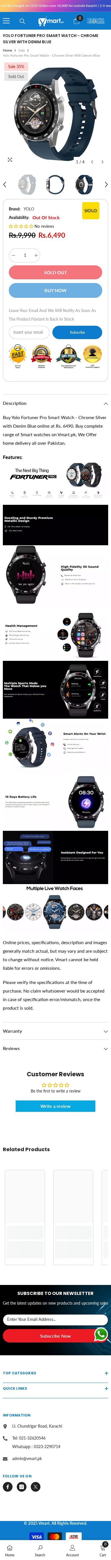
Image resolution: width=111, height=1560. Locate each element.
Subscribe (77, 332)
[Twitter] (35, 1487)
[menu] (6, 20)
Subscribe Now (55, 1335)
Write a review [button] (55, 1106)
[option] (55, 114)
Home (7, 50)
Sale (21, 50)
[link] (25, 1232)
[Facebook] (8, 1487)
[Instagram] (21, 1487)
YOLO (29, 208)
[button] (92, 162)
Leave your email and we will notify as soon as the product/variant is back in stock (52, 314)
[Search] (22, 21)
